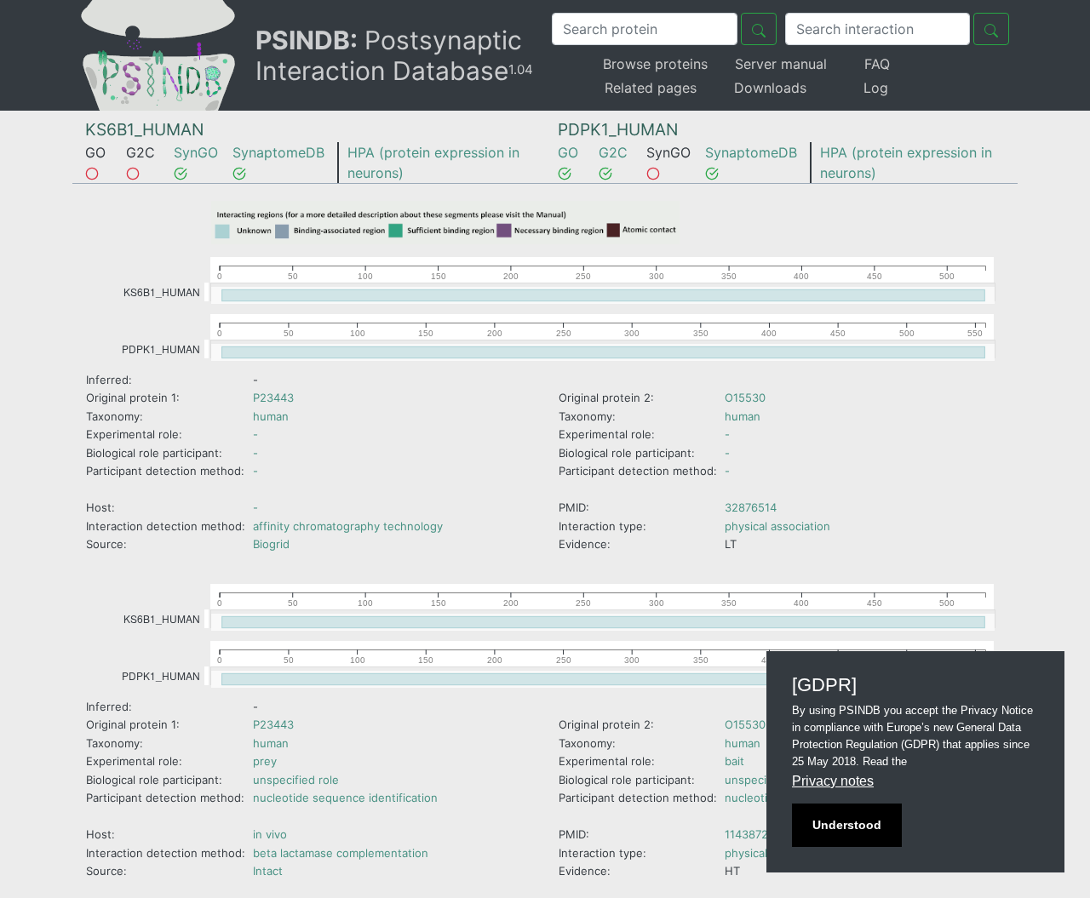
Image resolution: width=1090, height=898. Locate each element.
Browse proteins (655, 63)
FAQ (877, 63)
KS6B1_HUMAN (144, 129)
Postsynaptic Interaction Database (394, 55)
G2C (613, 152)
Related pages (651, 87)
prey (265, 761)
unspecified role (296, 779)
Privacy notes (833, 781)
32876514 (751, 507)
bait (734, 761)
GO (568, 152)
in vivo (270, 834)
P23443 (273, 397)
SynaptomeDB (278, 152)
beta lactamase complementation (340, 853)
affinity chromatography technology (348, 526)
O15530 (745, 397)
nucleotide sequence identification (345, 797)
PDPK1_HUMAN (618, 129)
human (271, 416)
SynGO (196, 152)
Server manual (781, 63)
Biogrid (271, 544)
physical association (777, 526)
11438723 (750, 834)
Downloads (770, 87)
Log (875, 87)
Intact (268, 871)
